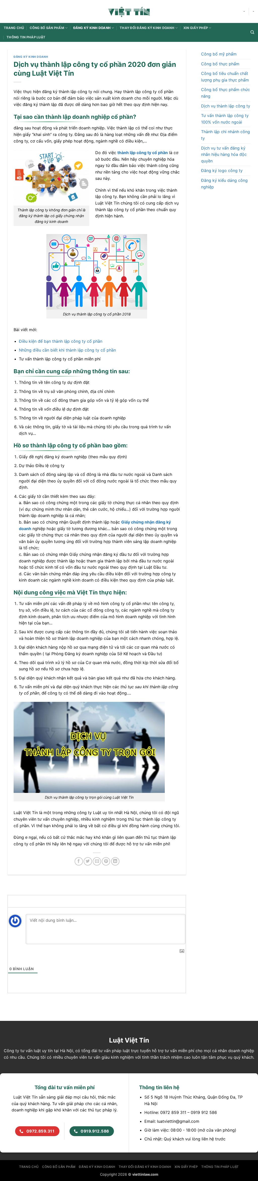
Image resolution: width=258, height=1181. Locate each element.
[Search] (252, 32)
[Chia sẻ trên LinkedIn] (115, 861)
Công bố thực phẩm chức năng (225, 93)
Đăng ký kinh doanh (92, 28)
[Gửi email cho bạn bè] (97, 861)
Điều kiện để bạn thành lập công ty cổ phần (60, 341)
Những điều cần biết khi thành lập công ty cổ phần (67, 350)
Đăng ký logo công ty (222, 170)
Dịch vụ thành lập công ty (225, 105)
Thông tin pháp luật (26, 37)
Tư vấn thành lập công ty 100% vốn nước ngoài (225, 119)
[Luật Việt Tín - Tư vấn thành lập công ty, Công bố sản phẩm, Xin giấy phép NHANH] (129, 11)
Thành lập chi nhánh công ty (225, 135)
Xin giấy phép (195, 28)
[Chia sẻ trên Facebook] (79, 861)
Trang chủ (14, 28)
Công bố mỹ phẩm (219, 53)
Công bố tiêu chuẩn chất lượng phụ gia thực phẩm (225, 76)
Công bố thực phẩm (220, 63)
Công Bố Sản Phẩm (47, 28)
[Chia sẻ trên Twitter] (88, 861)
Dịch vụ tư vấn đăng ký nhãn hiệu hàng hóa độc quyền (224, 154)
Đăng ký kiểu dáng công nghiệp (224, 183)
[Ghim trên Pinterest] (106, 861)
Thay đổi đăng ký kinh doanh (147, 28)
